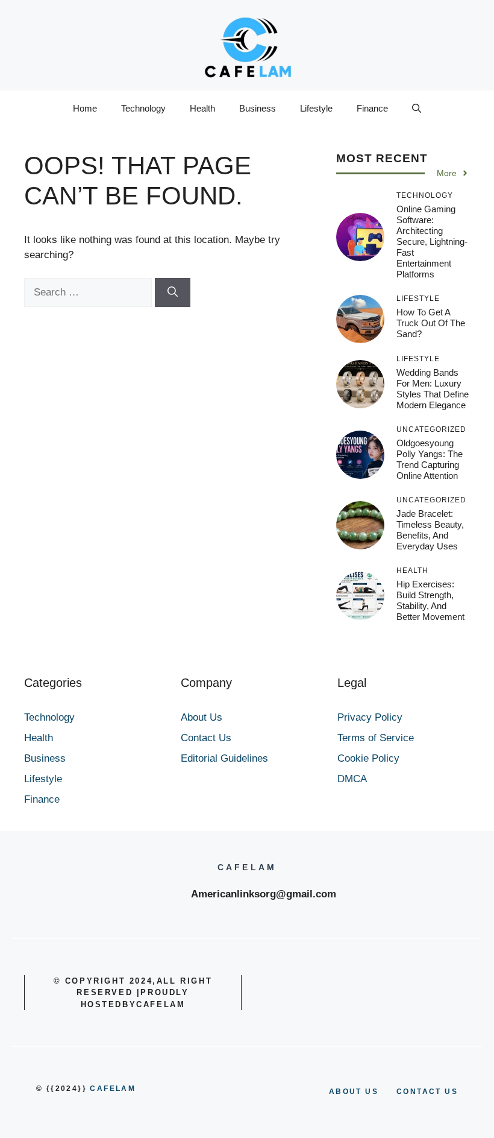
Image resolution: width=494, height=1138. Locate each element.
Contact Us (206, 738)
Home (85, 108)
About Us (201, 717)
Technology (143, 108)
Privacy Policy (369, 717)
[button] (416, 108)
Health (202, 108)
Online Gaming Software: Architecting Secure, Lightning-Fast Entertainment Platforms (431, 241)
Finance (372, 108)
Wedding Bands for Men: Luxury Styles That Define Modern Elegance (432, 388)
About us (353, 1091)
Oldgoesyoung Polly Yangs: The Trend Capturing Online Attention (429, 459)
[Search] (172, 292)
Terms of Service (375, 738)
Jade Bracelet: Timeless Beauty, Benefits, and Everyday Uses (430, 529)
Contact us (427, 1091)
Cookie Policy (368, 758)
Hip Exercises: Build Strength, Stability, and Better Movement (430, 600)
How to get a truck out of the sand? (430, 323)
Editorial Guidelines (224, 758)
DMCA (352, 779)
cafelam (113, 1088)
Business (257, 108)
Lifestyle (316, 108)
